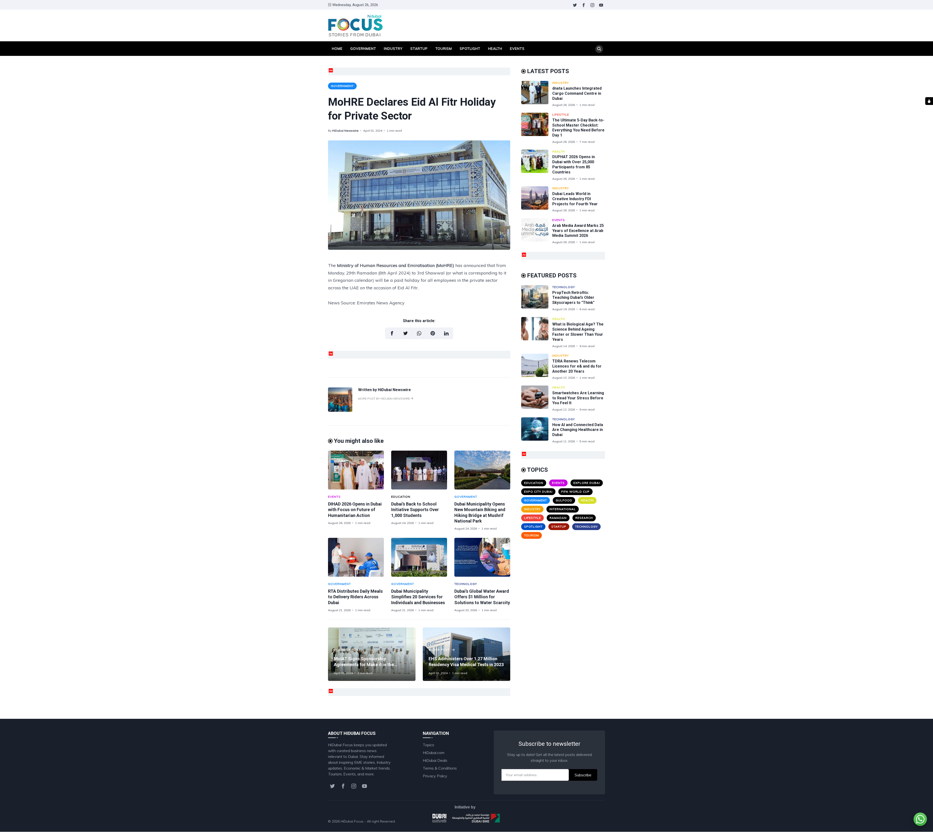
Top (596, 821)
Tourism (443, 48)
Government (363, 48)
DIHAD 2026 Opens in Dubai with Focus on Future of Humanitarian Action (355, 509)
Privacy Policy (435, 775)
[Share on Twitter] (405, 333)
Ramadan (558, 518)
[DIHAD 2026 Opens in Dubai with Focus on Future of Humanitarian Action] (356, 470)
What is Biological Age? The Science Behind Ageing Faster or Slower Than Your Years (578, 332)
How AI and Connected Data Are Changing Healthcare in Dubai (577, 429)
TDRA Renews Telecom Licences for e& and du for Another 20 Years (577, 366)
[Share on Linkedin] (446, 333)
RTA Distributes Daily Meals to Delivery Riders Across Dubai (355, 597)
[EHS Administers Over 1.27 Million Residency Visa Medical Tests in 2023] (466, 654)
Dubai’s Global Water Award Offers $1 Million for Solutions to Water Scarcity (482, 597)
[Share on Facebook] (392, 333)
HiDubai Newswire (345, 130)
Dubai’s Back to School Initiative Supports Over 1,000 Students (415, 509)
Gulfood (564, 500)
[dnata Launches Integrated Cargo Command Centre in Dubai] (536, 94)
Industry (393, 48)
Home (337, 48)
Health (495, 48)
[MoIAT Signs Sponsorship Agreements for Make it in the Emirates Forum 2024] (371, 654)
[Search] (599, 49)
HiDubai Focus (352, 821)
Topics (428, 744)
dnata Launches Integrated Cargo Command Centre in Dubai (577, 93)
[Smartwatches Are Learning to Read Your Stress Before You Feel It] (536, 399)
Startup (419, 48)
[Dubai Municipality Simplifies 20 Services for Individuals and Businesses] (419, 557)
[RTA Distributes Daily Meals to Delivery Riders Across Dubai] (356, 557)
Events (517, 48)
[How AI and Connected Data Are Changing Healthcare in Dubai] (536, 430)
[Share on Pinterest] (433, 333)
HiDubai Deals (435, 760)
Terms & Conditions (440, 768)
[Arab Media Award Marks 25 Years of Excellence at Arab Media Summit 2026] (536, 231)
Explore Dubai (586, 483)
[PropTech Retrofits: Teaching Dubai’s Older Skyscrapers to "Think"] (536, 298)
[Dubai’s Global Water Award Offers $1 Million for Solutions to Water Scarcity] (482, 557)
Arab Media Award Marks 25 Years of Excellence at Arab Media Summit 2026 (578, 230)
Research (584, 518)
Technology (465, 584)
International (562, 509)
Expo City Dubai (538, 491)
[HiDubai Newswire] (340, 410)
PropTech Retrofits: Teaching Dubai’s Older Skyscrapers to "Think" (573, 297)
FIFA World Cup (575, 491)
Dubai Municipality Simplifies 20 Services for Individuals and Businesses (418, 597)
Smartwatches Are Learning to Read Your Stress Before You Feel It (578, 398)
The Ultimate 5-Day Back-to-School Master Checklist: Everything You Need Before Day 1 (578, 127)
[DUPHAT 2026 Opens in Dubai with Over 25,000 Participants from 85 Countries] (536, 165)
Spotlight (470, 48)
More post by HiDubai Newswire (384, 398)
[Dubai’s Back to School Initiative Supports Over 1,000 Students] (419, 470)
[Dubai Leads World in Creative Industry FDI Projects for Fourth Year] (536, 199)
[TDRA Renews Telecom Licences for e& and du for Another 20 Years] (536, 367)
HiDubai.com (433, 752)
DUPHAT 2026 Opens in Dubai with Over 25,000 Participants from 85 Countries (573, 164)
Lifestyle (560, 114)
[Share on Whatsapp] (419, 333)
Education (400, 496)
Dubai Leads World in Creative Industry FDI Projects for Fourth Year (575, 198)
